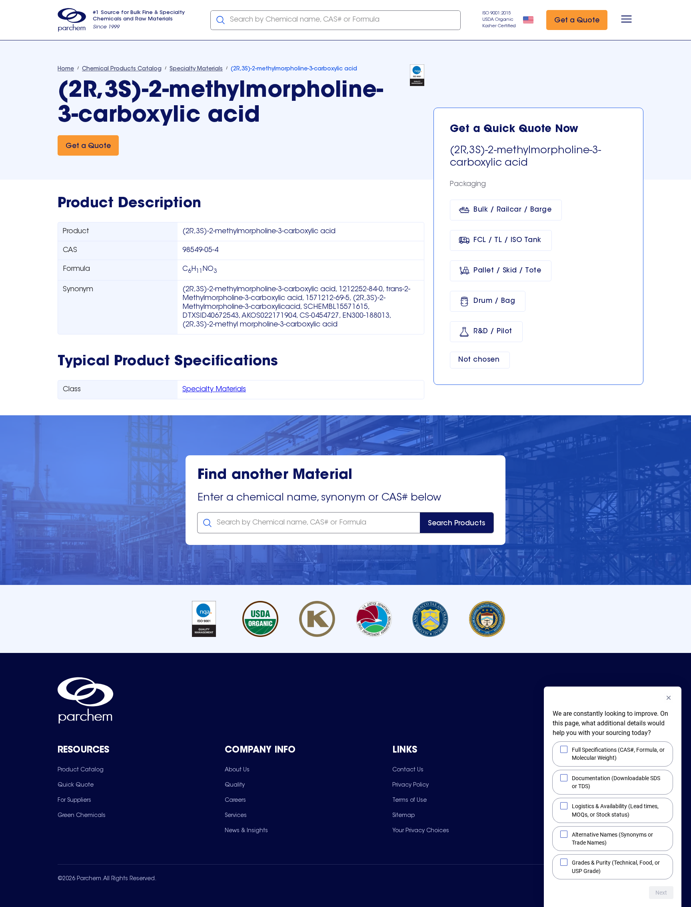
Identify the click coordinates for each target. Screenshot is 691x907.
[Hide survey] (668, 698)
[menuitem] (81, 769)
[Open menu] (626, 20)
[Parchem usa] (72, 20)
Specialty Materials (214, 389)
